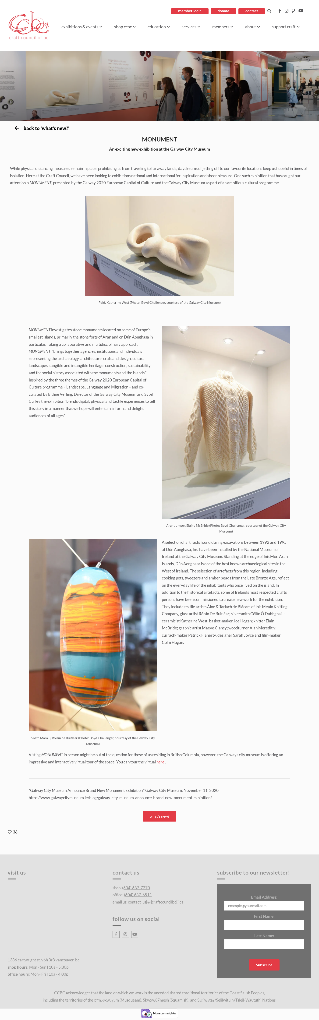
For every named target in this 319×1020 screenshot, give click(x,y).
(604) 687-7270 (136, 887)
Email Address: (264, 897)
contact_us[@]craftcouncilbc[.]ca (156, 902)
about (250, 26)
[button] (190, 11)
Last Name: (264, 935)
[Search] (269, 11)
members (220, 26)
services (189, 26)
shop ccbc (123, 26)
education (157, 26)
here (160, 761)
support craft (284, 26)
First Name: (264, 916)
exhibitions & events (79, 26)
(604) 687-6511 (138, 894)
